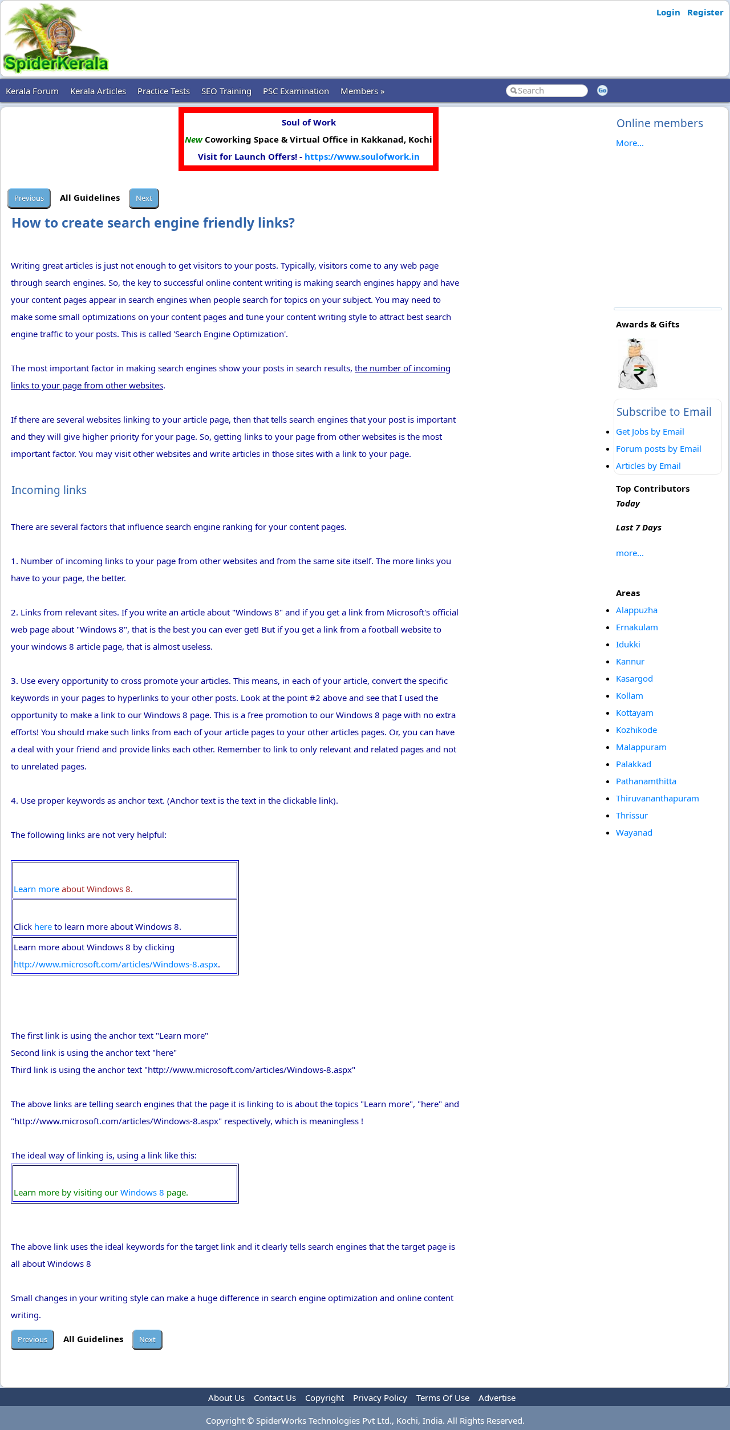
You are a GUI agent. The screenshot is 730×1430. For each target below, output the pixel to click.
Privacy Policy (380, 1397)
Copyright (324, 1397)
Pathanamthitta (646, 781)
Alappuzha (637, 609)
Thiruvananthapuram (657, 798)
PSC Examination (296, 90)
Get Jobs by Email (650, 431)
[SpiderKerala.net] (56, 70)
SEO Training (226, 90)
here (43, 926)
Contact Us (275, 1397)
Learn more (36, 888)
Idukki (628, 644)
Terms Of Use (442, 1397)
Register (705, 12)
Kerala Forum (32, 90)
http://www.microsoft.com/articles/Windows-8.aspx (116, 964)
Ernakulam (637, 627)
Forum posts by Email (658, 448)
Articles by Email (648, 465)
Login (668, 12)
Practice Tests (163, 90)
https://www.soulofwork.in (362, 156)
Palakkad (633, 763)
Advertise (497, 1397)
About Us (226, 1397)
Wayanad (634, 832)
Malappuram (641, 746)
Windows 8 (142, 1192)
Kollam (629, 695)
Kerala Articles (98, 90)
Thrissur (632, 815)
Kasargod (634, 678)
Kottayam (635, 712)
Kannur (630, 661)
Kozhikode (636, 729)
